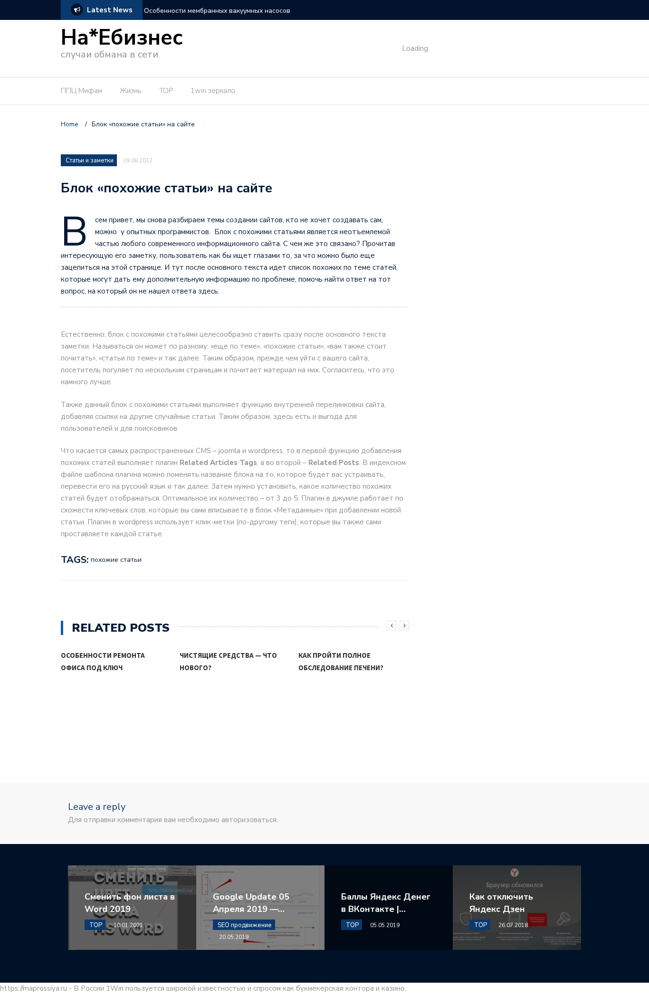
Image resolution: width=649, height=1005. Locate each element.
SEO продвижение (245, 925)
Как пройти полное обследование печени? (340, 661)
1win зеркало (213, 90)
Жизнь (131, 90)
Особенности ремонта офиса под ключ (103, 661)
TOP (166, 90)
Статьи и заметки (90, 160)
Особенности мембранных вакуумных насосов (217, 10)
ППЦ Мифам (81, 90)
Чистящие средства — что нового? (228, 661)
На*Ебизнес (122, 37)
